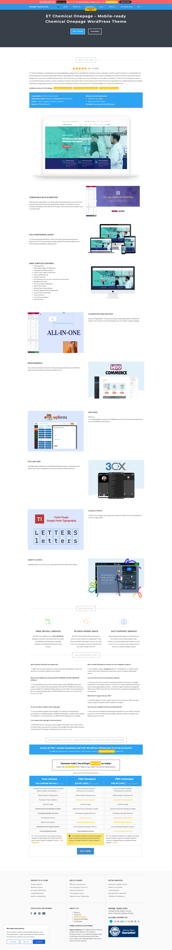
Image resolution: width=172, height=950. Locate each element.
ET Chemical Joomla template (63, 88)
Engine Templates (38, 7)
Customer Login (126, 7)
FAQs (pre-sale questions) (78, 884)
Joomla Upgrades (113, 890)
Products (76, 7)
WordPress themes (37, 887)
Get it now (78, 31)
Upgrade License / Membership (79, 896)
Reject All (26, 942)
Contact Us (65, 729)
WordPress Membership (38, 896)
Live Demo (94, 31)
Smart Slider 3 (35, 560)
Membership (90, 7)
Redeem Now (125, 2)
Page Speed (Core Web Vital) (117, 893)
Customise (13, 942)
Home (65, 7)
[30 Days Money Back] (123, 937)
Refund (130, 913)
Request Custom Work (115, 887)
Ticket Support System (77, 893)
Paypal (56, 669)
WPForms (93, 412)
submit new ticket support (116, 644)
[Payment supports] (124, 923)
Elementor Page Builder (100, 314)
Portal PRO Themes (108, 104)
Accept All (39, 942)
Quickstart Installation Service (117, 884)
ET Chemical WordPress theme (109, 88)
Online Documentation (77, 890)
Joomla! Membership (37, 893)
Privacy (110, 913)
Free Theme (97, 104)
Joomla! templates (36, 884)
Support (112, 7)
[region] (26, 935)
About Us (77, 912)
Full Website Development (116, 896)
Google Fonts (95, 510)
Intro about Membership (38, 890)
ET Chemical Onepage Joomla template (86, 88)
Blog (101, 7)
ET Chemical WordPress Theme (65, 73)
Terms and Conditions (120, 913)
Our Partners (78, 921)
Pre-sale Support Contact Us (78, 887)
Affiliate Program (80, 917)
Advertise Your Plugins (81, 919)
